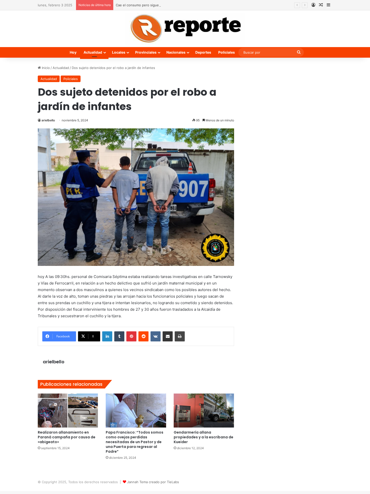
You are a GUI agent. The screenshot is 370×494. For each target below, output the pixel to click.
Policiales (226, 52)
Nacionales (176, 52)
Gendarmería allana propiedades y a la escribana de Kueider (203, 437)
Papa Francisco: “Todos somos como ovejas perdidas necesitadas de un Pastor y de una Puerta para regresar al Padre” (134, 442)
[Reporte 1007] (185, 29)
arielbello (48, 120)
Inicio (45, 68)
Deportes (203, 52)
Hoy (73, 52)
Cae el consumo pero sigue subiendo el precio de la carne (161, 5)
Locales (118, 52)
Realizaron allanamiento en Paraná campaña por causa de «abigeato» (66, 437)
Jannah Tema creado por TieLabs (153, 482)
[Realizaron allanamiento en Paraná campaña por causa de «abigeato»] (68, 411)
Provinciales (146, 52)
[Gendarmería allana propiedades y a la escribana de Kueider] (204, 411)
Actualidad (93, 52)
